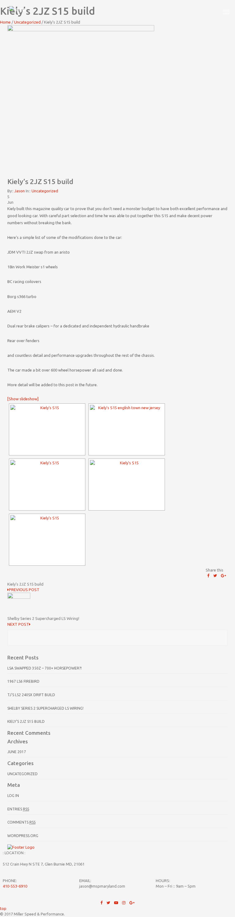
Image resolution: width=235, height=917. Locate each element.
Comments (21, 822)
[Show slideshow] (23, 399)
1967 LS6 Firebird (23, 681)
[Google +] (223, 576)
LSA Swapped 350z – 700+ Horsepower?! (44, 668)
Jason (19, 191)
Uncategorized (45, 191)
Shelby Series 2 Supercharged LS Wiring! (45, 708)
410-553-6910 (15, 886)
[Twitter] (215, 576)
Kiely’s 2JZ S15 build (26, 721)
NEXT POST (18, 624)
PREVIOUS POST (24, 589)
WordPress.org (22, 836)
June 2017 (16, 752)
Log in (13, 796)
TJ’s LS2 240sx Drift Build (31, 695)
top (3, 908)
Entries (18, 809)
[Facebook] (208, 576)
